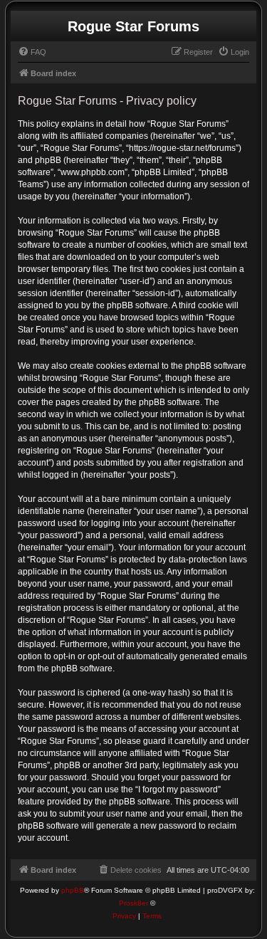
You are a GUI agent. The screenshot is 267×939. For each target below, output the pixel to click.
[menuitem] (32, 52)
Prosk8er (133, 903)
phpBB (72, 890)
